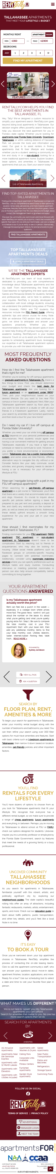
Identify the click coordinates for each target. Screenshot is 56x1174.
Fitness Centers (26, 1064)
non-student (33, 155)
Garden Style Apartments (25, 1075)
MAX (35, 41)
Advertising (29, 1122)
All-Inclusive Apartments (7, 1049)
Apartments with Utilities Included (9, 1076)
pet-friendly (19, 747)
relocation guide (43, 911)
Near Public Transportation (44, 1055)
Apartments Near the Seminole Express (9, 1056)
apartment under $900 (40, 392)
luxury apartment (11, 392)
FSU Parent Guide (35, 312)
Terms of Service (18, 1113)
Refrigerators (43, 1066)
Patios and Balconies (42, 1061)
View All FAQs (30, 675)
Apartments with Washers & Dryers (27, 1049)
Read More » (20, 638)
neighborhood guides (13, 899)
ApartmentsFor (8, 1166)
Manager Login (29, 1128)
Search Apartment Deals (29, 261)
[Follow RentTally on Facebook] (28, 1094)
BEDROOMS (10, 46)
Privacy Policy (39, 1113)
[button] (53, 84)
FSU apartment (39, 534)
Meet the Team (29, 1134)
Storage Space (44, 1070)
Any (7, 53)
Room (49, 34)
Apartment (39, 34)
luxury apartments (44, 819)
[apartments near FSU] (16, 5)
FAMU (50, 827)
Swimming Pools (45, 1074)
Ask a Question (30, 682)
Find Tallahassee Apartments (28, 234)
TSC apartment (24, 537)
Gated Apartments (43, 1049)
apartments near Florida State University (22, 137)
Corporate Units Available (26, 1059)
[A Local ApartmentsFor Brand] (28, 1148)
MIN (6, 41)
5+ (49, 53)
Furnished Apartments (25, 1069)
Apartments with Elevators (9, 1070)
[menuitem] (10, 1049)
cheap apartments (24, 819)
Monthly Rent (12, 34)
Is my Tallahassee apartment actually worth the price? (24, 601)
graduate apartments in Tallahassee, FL (24, 380)
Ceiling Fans (25, 1054)
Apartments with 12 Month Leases (9, 1063)
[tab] (28, 1036)
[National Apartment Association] (15, 1158)
